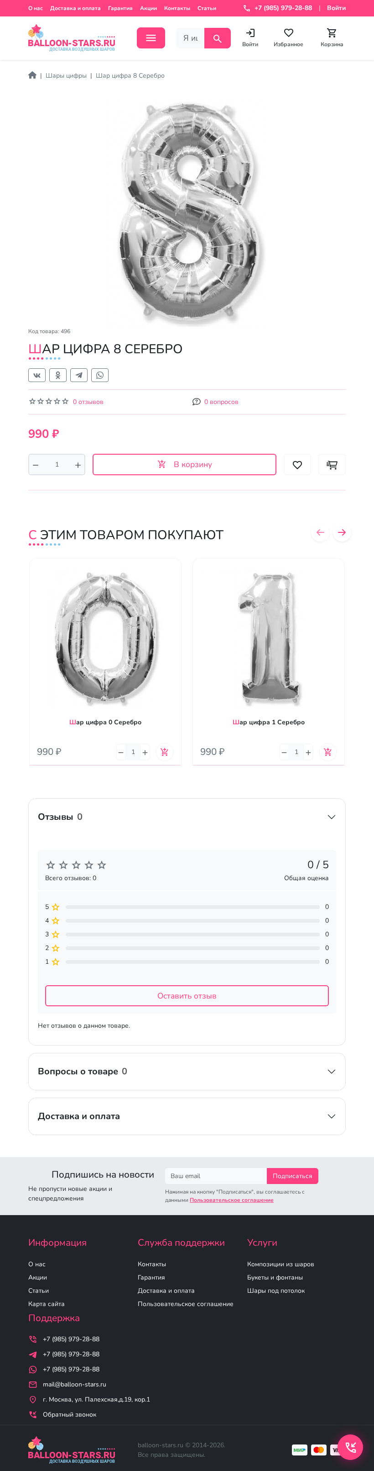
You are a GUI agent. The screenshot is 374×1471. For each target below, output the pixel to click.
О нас (35, 8)
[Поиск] (217, 38)
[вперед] (342, 532)
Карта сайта (46, 1304)
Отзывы (60, 817)
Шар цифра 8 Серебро (130, 75)
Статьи (206, 8)
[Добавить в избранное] (297, 464)
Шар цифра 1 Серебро (269, 722)
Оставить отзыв (187, 995)
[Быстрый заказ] (332, 464)
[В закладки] (174, 574)
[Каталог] (151, 37)
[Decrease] (35, 464)
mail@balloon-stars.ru (74, 1384)
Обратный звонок (69, 1414)
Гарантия (120, 8)
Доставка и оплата (75, 8)
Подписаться (292, 1176)
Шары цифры (66, 75)
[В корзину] (165, 752)
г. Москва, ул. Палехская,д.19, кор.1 (96, 1399)
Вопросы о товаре (82, 1071)
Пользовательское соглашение (186, 1304)
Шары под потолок (276, 1290)
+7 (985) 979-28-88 (71, 1339)
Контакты (177, 8)
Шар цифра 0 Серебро (105, 722)
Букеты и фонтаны (275, 1277)
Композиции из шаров (280, 1264)
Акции (148, 8)
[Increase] (78, 464)
